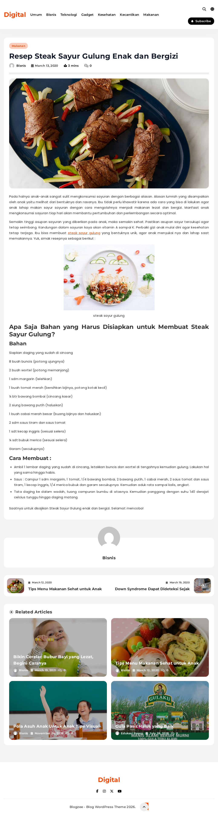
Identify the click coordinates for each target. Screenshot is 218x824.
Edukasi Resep (132, 733)
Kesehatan (107, 15)
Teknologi (68, 15)
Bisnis (51, 15)
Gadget (87, 15)
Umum (36, 15)
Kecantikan (129, 15)
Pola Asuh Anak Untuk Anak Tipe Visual (56, 726)
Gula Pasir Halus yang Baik (144, 726)
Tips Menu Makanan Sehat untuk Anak (157, 663)
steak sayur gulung (84, 233)
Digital (15, 15)
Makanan (151, 15)
